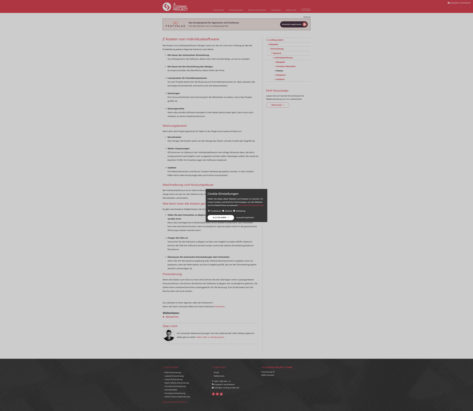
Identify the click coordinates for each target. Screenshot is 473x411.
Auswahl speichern (245, 217)
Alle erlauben (220, 218)
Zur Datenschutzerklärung (251, 205)
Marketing (240, 211)
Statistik (228, 211)
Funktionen (216, 211)
